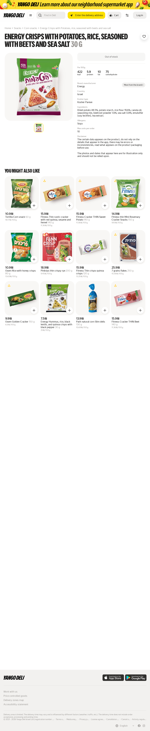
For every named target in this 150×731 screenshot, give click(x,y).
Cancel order (126, 719)
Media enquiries (73, 719)
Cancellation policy (114, 719)
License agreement (99, 719)
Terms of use (61, 719)
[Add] (34, 205)
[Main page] (14, 16)
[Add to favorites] (144, 36)
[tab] (38, 127)
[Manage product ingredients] (127, 15)
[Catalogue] (30, 15)
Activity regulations (140, 719)
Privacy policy (85, 719)
